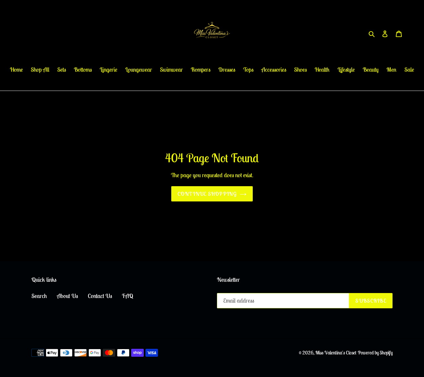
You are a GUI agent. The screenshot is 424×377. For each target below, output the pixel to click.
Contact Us (100, 296)
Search (39, 296)
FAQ (127, 296)
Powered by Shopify (375, 352)
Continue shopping (207, 193)
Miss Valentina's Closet (335, 352)
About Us (67, 296)
